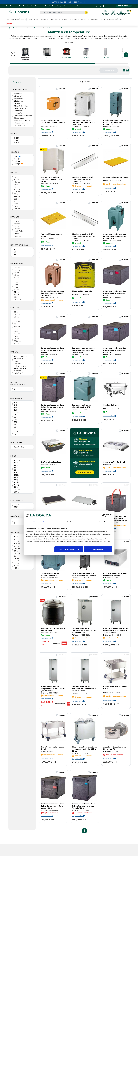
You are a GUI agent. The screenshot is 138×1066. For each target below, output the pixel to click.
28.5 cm (17, 314)
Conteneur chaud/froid (19, 112)
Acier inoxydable (20, 356)
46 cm (16, 184)
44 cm (16, 280)
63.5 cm (17, 209)
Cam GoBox (19, 447)
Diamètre (14, 516)
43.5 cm (17, 327)
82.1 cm (17, 297)
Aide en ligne (123, 6)
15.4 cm (17, 544)
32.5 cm (17, 322)
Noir (15, 161)
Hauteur (14, 532)
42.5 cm (17, 182)
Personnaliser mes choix (67, 549)
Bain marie (18, 99)
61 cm (16, 204)
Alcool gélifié (19, 96)
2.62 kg (17, 490)
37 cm (16, 324)
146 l (16, 410)
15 (15, 254)
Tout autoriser (98, 549)
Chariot (17, 103)
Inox (16, 361)
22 (15, 521)
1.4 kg (16, 468)
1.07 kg (17, 460)
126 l (16, 408)
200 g (16, 492)
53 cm (16, 194)
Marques (14, 217)
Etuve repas (19, 118)
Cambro (17, 224)
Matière (14, 352)
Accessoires (18, 94)
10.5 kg (17, 473)
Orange (17, 164)
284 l (16, 420)
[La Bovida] (19, 12)
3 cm (16, 539)
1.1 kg (16, 463)
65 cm (16, 287)
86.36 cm (17, 299)
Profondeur (16, 263)
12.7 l (16, 405)
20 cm (16, 546)
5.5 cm (16, 541)
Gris (15, 159)
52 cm (16, 336)
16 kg (16, 487)
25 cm (16, 551)
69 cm (16, 290)
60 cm (16, 201)
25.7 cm (17, 554)
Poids (13, 456)
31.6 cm (17, 558)
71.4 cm (17, 292)
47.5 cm (17, 568)
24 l (15, 417)
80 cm (16, 294)
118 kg (16, 477)
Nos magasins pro (97, 6)
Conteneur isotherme (23, 116)
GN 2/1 (16, 143)
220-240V (18, 505)
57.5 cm (17, 199)
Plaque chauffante (22, 120)
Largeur (14, 308)
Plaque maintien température (21, 124)
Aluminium (18, 359)
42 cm (16, 180)
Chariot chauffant (21, 106)
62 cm (16, 206)
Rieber (16, 233)
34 (15, 523)
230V (16, 507)
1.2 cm (16, 537)
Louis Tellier (19, 231)
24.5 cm (17, 549)
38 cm (16, 273)
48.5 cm (17, 334)
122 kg (16, 482)
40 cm (16, 275)
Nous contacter (109, 6)
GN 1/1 (16, 138)
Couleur (14, 152)
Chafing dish (19, 101)
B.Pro (16, 221)
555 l (16, 432)
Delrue (17, 226)
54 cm (16, 282)
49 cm (16, 187)
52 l (15, 427)
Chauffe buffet (20, 108)
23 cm (16, 312)
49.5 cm (17, 189)
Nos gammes (16, 443)
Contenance (16, 398)
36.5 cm (17, 270)
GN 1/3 (16, 140)
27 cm (16, 556)
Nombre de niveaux (19, 245)
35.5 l (16, 422)
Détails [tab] (69, 522)
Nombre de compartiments (17, 383)
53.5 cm (17, 197)
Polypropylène (20, 366)
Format (14, 134)
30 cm (16, 317)
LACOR (17, 229)
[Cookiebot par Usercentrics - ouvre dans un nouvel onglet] (103, 515)
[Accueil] (9, 28)
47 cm (16, 566)
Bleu (16, 156)
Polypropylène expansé (20, 369)
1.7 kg (16, 470)
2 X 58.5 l (17, 412)
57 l (15, 434)
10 (15, 249)
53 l (15, 429)
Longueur (15, 173)
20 (15, 252)
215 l (16, 415)
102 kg (16, 475)
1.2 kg (16, 465)
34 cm (16, 177)
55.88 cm (17, 341)
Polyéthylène (19, 373)
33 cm (16, 319)
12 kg (16, 480)
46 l (15, 424)
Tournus (17, 236)
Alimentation (16, 500)
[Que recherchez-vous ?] (86, 12)
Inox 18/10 (18, 364)
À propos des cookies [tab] (99, 522)
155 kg (16, 485)
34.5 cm (17, 268)
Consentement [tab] (38, 522)
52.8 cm (17, 192)
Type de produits (18, 89)
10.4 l (16, 403)
